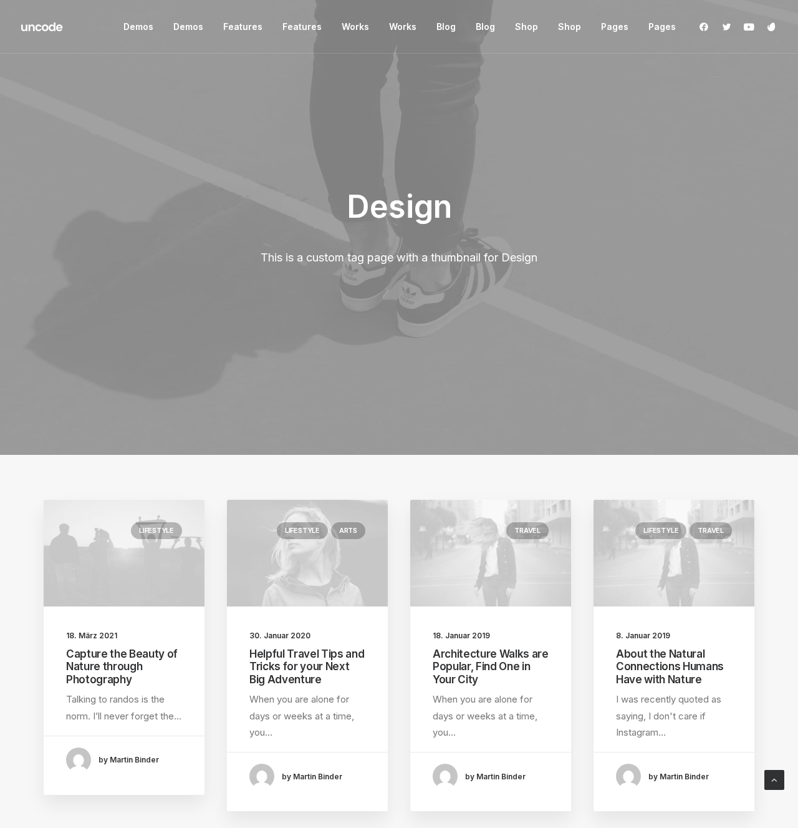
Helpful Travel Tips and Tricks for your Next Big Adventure (306, 667)
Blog (446, 26)
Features (242, 26)
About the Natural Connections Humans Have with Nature (670, 667)
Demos (138, 26)
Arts (348, 530)
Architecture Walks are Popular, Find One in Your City (491, 667)
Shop (526, 26)
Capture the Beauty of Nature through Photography (122, 667)
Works (355, 26)
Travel (527, 530)
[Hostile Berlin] (42, 26)
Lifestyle (156, 530)
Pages (614, 26)
